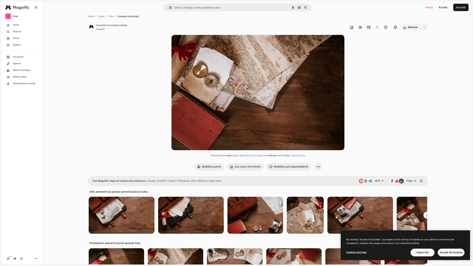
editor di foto (298, 155)
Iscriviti (461, 7)
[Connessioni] (8, 259)
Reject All (422, 252)
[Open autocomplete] (169, 7)
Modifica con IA (211, 166)
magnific (100, 29)
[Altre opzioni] (377, 27)
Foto (111, 16)
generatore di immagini (251, 155)
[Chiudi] (421, 181)
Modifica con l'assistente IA (291, 166)
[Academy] (15, 259)
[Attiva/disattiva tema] (21, 259)
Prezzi (429, 7)
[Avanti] (426, 215)
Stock (101, 16)
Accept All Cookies (451, 252)
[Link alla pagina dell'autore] (91, 27)
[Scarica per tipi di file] (424, 27)
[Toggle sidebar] (36, 7)
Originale (196, 42)
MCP (377, 180)
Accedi (443, 7)
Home (91, 16)
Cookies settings (356, 252)
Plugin (409, 180)
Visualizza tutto (138, 191)
